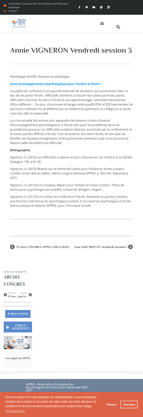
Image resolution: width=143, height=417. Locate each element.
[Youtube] (94, 7)
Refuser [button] (112, 404)
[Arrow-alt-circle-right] (101, 7)
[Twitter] (86, 7)
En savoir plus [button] (15, 411)
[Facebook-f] (79, 7)
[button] (102, 23)
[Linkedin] (108, 7)
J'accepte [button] (129, 404)
